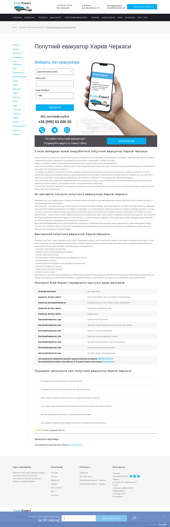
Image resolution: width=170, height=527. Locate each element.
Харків (15, 118)
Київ (14, 68)
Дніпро (16, 49)
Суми (15, 105)
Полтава (16, 97)
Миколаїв (17, 89)
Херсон (16, 122)
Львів (15, 85)
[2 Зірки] (37, 430)
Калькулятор (127, 141)
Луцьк (15, 81)
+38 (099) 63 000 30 (116, 8)
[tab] (96, 381)
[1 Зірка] (35, 430)
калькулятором (108, 362)
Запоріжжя (17, 57)
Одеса (15, 93)
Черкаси (16, 130)
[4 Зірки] (40, 430)
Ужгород (16, 114)
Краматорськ (18, 73)
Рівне (15, 101)
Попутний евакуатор (36, 27)
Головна (22, 27)
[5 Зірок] (41, 430)
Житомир (17, 53)
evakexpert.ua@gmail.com (123, 488)
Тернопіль (17, 110)
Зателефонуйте (111, 518)
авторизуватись (75, 445)
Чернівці (16, 134)
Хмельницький (19, 126)
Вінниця (16, 45)
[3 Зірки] (38, 430)
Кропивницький (19, 77)
